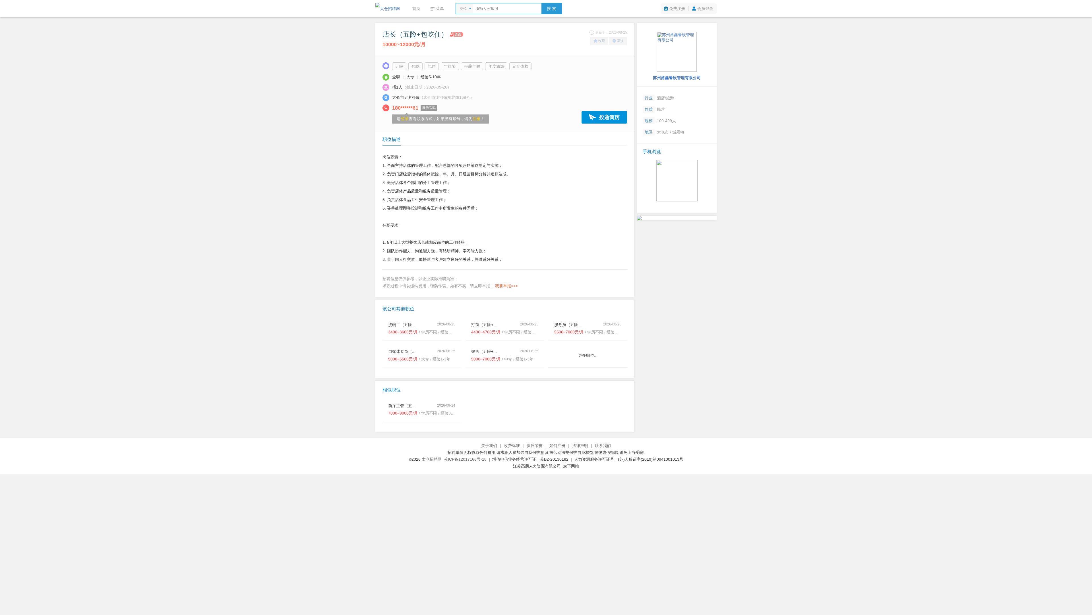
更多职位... (587, 355)
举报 (620, 41)
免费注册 (677, 8)
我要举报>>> (506, 286)
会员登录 (705, 8)
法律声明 (580, 445)
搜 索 (551, 8)
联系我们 (603, 445)
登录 (405, 118)
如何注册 (557, 445)
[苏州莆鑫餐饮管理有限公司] (677, 52)
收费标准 (512, 445)
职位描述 (391, 139)
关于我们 (489, 445)
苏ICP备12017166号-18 (465, 459)
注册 (476, 118)
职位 (463, 9)
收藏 (601, 41)
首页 (416, 8)
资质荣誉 (535, 445)
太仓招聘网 (432, 459)
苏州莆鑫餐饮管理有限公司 (677, 77)
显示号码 (429, 108)
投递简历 (609, 117)
